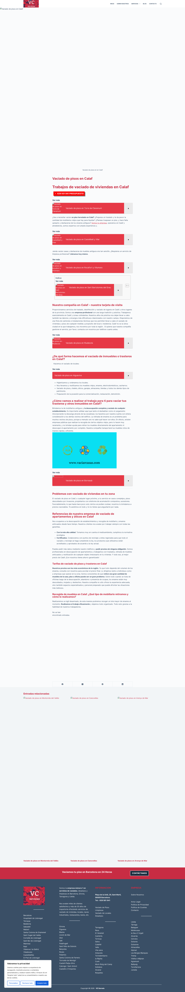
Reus (97, 930)
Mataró (26, 929)
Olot (61, 938)
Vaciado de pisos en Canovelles (84, 861)
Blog (144, 3)
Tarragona (63, 896)
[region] (27, 974)
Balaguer (134, 927)
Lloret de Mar (64, 935)
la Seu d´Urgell (137, 933)
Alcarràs (134, 936)
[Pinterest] (103, 684)
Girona (81, 894)
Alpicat (134, 950)
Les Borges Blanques (139, 953)
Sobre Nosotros (123, 3)
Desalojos (99, 916)
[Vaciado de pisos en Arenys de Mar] (140, 777)
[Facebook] (62, 684)
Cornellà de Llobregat (32, 938)
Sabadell (26, 927)
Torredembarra (101, 956)
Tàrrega (134, 925)
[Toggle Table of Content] (126, 285)
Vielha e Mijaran (137, 959)
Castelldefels (28, 955)
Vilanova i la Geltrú (31, 949)
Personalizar (13, 983)
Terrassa (26, 921)
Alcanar (98, 970)
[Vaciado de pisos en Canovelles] (92, 777)
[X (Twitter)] (82, 684)
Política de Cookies (139, 907)
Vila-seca (99, 950)
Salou (97, 941)
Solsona (134, 941)
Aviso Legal (135, 902)
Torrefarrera (136, 967)
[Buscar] (161, 4)
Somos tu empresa (99, 223)
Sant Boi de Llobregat (32, 941)
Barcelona (27, 915)
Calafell (98, 944)
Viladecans (27, 952)
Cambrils (98, 936)
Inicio (112, 3)
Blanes (62, 932)
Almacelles (135, 947)
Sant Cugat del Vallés (32, 935)
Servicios (134, 3)
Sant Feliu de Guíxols (67, 946)
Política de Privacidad (140, 905)
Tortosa (98, 939)
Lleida (72, 896)
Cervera (134, 939)
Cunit (97, 961)
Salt (60, 941)
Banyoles (63, 949)
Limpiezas (99, 910)
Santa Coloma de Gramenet (34, 932)
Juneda (134, 970)
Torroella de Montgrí (67, 960)
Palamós (62, 955)
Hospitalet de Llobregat (33, 918)
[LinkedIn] (123, 684)
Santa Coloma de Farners (69, 958)
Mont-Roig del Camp (103, 964)
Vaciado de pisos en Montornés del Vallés (40, 861)
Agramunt (135, 961)
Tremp (133, 956)
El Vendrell (99, 933)
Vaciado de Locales (103, 913)
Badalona (27, 924)
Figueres (62, 929)
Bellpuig (134, 964)
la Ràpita (98, 959)
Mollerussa (135, 930)
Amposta (98, 953)
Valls (97, 947)
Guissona (134, 944)
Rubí (25, 946)
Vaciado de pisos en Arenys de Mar (132, 861)
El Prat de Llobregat (31, 958)
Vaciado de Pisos (102, 907)
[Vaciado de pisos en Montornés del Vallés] (45, 777)
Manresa (26, 944)
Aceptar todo (42, 983)
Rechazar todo (27, 983)
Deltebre (98, 967)
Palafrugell (63, 943)
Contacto (153, 3)
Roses (61, 952)
